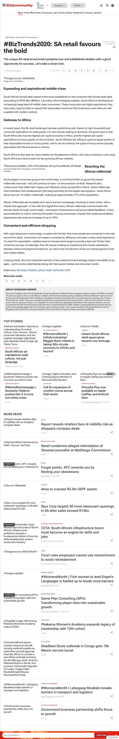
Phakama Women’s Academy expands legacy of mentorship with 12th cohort (78, 626)
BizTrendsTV (21, 37)
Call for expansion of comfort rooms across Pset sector (57, 390)
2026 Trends (10, 37)
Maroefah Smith (47, 586)
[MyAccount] (113, 5)
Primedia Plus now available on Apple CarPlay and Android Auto (95, 392)
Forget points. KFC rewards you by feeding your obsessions (67, 469)
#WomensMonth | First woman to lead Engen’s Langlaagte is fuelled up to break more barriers (77, 579)
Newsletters (32, 37)
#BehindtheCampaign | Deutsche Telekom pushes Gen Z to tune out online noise (20, 392)
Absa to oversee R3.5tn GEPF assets (69, 489)
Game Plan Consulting (49, 612)
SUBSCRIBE (102, 735)
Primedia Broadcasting (90, 402)
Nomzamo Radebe (13, 71)
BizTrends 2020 (61, 270)
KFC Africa (45, 476)
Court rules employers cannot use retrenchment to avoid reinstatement (78, 557)
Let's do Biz (113, 737)
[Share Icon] (111, 432)
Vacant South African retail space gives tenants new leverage (96, 337)
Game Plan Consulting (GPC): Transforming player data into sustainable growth (73, 603)
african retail (45, 270)
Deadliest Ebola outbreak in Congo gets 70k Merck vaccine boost (75, 648)
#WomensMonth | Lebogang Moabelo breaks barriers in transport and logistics (76, 690)
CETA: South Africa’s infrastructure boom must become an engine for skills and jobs (72, 532)
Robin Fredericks (47, 697)
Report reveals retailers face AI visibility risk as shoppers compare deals (77, 426)
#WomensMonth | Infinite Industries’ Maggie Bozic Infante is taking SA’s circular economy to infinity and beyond (59, 342)
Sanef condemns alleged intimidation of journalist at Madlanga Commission (76, 448)
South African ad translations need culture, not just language (16, 357)
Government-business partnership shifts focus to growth (76, 712)
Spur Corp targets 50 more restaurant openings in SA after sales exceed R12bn (77, 508)
